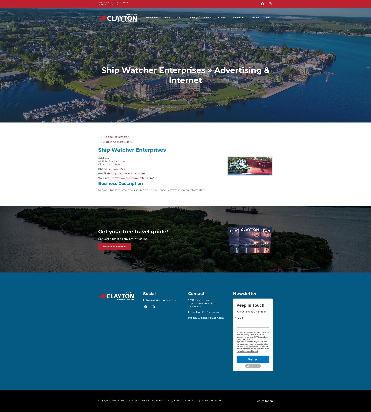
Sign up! (253, 359)
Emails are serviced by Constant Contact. (253, 349)
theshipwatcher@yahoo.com (126, 173)
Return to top (264, 400)
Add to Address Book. (117, 141)
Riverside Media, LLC (211, 400)
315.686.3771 (103, 5)
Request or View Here (114, 246)
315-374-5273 (116, 169)
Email (240, 318)
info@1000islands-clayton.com (206, 317)
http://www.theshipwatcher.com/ (132, 178)
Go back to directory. (116, 136)
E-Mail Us (114, 5)
